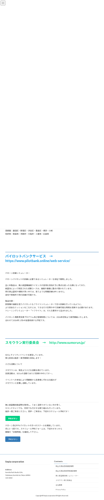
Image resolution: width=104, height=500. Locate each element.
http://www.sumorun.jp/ (67, 342)
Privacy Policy (61, 489)
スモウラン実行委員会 (64, 480)
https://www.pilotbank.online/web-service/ (37, 261)
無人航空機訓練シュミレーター (67, 476)
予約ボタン (13, 439)
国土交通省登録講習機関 (65, 466)
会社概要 (59, 485)
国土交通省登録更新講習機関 (66, 471)
